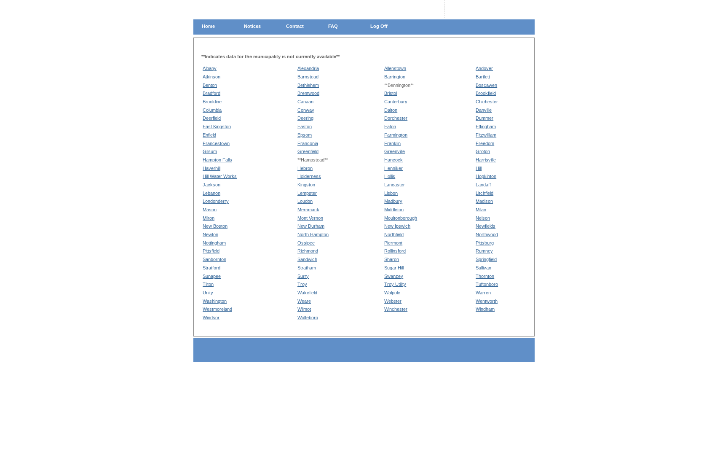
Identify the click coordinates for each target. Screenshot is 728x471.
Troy (302, 284)
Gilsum (210, 151)
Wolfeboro (307, 317)
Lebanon (211, 193)
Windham (485, 309)
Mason (210, 209)
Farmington (395, 134)
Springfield (486, 259)
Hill (479, 168)
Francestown (216, 143)
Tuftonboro (487, 284)
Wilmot (304, 309)
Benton (210, 85)
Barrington (394, 76)
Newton (210, 234)
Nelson (483, 218)
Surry (303, 276)
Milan (481, 209)
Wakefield (307, 292)
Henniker (393, 168)
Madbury (393, 201)
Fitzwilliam (486, 134)
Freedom (485, 143)
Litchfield (484, 193)
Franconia (307, 143)
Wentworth (487, 301)
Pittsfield (211, 250)
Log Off (379, 26)
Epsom (304, 134)
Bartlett (483, 76)
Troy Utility (395, 284)
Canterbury (395, 101)
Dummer (484, 118)
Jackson (211, 184)
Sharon (391, 259)
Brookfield (486, 93)
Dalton (390, 110)
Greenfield (307, 151)
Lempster (307, 193)
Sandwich (307, 259)
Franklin (392, 143)
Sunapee (212, 276)
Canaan (305, 101)
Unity (208, 292)
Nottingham (214, 242)
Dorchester (395, 118)
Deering (305, 118)
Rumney (484, 250)
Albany (210, 68)
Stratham (306, 267)
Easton (304, 126)
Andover (484, 68)
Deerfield (212, 118)
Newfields (485, 226)
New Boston (215, 226)
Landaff (483, 184)
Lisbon (391, 193)
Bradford (211, 93)
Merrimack (308, 209)
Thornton (485, 276)
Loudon (305, 201)
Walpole (392, 292)
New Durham (310, 226)
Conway (305, 110)
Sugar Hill (394, 267)
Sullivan (483, 267)
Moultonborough (400, 218)
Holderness (309, 176)
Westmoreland (217, 309)
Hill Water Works (220, 176)
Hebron (305, 168)
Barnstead (307, 76)
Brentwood (308, 93)
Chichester (487, 101)
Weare (304, 301)
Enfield (209, 134)
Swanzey (393, 276)
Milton (208, 218)
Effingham (486, 126)
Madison (484, 201)
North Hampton (313, 234)
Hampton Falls (217, 159)
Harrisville (486, 159)
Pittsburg (485, 242)
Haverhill (211, 168)
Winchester (395, 309)
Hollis (389, 176)
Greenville (394, 151)
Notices (252, 26)
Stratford (211, 267)
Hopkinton (486, 176)
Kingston (306, 184)
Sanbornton (214, 259)
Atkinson (211, 76)
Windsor (211, 317)
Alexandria (308, 68)
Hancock (393, 159)
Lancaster (394, 184)
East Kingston (217, 126)
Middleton (394, 209)
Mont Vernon (310, 218)
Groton (483, 151)
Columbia (212, 110)
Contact (295, 26)
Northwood (487, 234)
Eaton (390, 126)
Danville (484, 110)
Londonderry (216, 201)
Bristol (390, 93)
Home (208, 26)
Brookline (212, 101)
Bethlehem (308, 85)
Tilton (208, 284)
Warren (483, 292)
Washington (215, 301)
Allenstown (395, 68)
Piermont (393, 242)
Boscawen (486, 85)
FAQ (333, 26)
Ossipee (306, 242)
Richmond (307, 250)
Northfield (394, 234)
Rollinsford (395, 250)
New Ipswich (397, 226)
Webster (392, 301)
